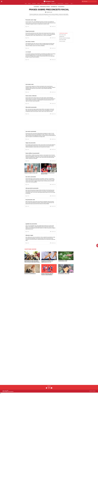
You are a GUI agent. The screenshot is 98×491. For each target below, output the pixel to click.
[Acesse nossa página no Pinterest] (49, 388)
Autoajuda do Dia (61, 36)
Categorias (36, 6)
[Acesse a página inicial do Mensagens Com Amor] (49, 1)
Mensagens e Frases (45, 6)
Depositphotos (11, 391)
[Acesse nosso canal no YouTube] (51, 388)
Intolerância (61, 6)
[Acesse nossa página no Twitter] (46, 388)
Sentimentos (54, 6)
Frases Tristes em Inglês (62, 39)
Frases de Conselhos (62, 41)
